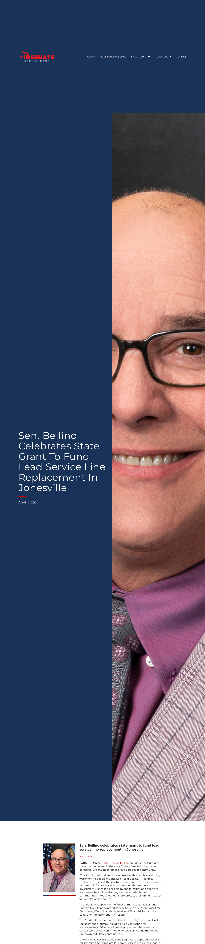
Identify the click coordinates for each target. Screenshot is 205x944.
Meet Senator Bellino (112, 56)
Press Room (139, 56)
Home (91, 56)
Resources (161, 56)
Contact (181, 56)
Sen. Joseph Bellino (116, 863)
